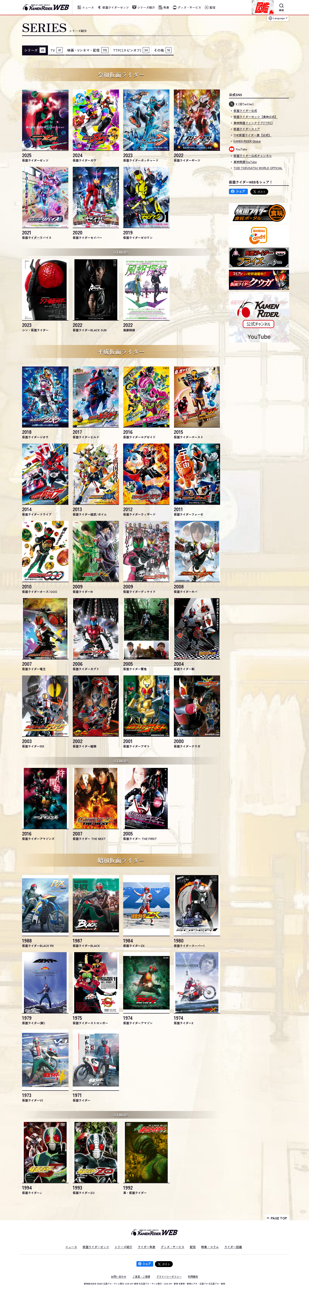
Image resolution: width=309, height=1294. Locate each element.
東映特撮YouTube (245, 162)
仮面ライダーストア (247, 129)
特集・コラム (210, 1247)
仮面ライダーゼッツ (96, 1247)
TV (55, 50)
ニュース (71, 1247)
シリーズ (34, 50)
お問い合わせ (118, 1276)
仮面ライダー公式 (245, 110)
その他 (162, 50)
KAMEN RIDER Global (247, 141)
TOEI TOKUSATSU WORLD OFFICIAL (258, 168)
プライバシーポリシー (169, 1276)
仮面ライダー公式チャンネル (253, 156)
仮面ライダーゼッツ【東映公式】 (256, 117)
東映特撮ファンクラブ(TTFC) (253, 123)
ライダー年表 (146, 1247)
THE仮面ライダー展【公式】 (252, 135)
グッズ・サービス (172, 1247)
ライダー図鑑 (233, 1247)
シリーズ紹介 (123, 1247)
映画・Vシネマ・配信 (87, 50)
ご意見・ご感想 (141, 1276)
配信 (193, 1247)
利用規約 (193, 1276)
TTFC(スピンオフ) (130, 50)
